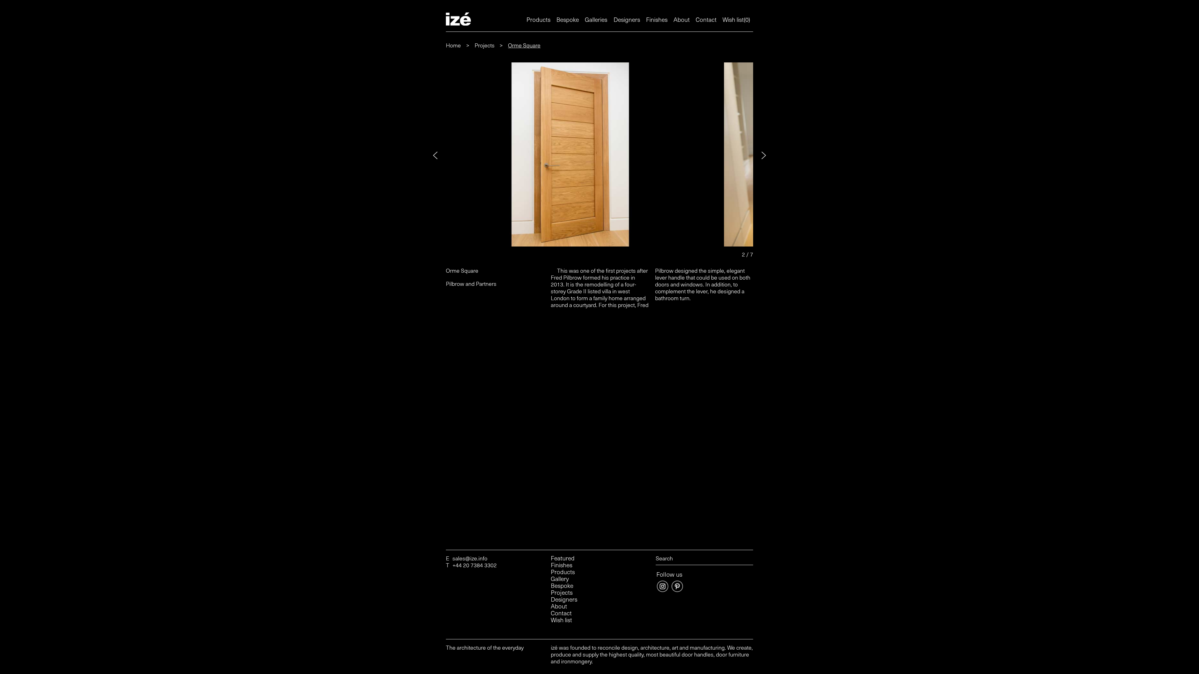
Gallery (560, 578)
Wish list (561, 620)
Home (453, 45)
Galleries (596, 19)
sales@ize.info (469, 558)
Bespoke (567, 19)
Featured (563, 558)
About (682, 19)
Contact (706, 19)
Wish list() (736, 19)
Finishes (657, 19)
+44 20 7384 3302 (474, 565)
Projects (485, 45)
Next (764, 155)
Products (538, 19)
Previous (435, 155)
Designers (627, 19)
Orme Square (524, 45)
